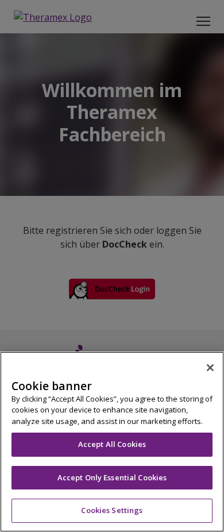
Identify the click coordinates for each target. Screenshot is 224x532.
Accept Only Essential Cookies (112, 477)
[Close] (210, 367)
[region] (112, 442)
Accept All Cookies (112, 444)
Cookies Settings (111, 510)
